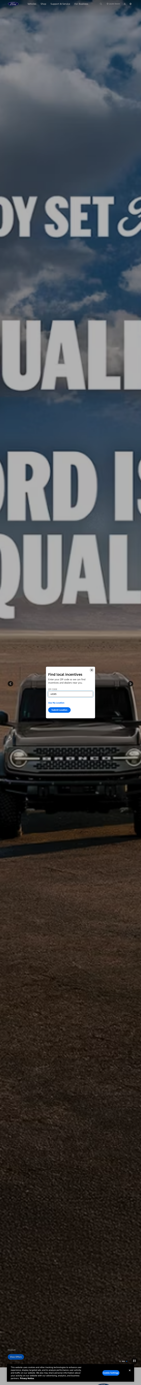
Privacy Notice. (27, 1378)
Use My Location (56, 702)
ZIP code (52, 689)
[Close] (92, 670)
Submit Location (59, 710)
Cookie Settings (111, 1373)
